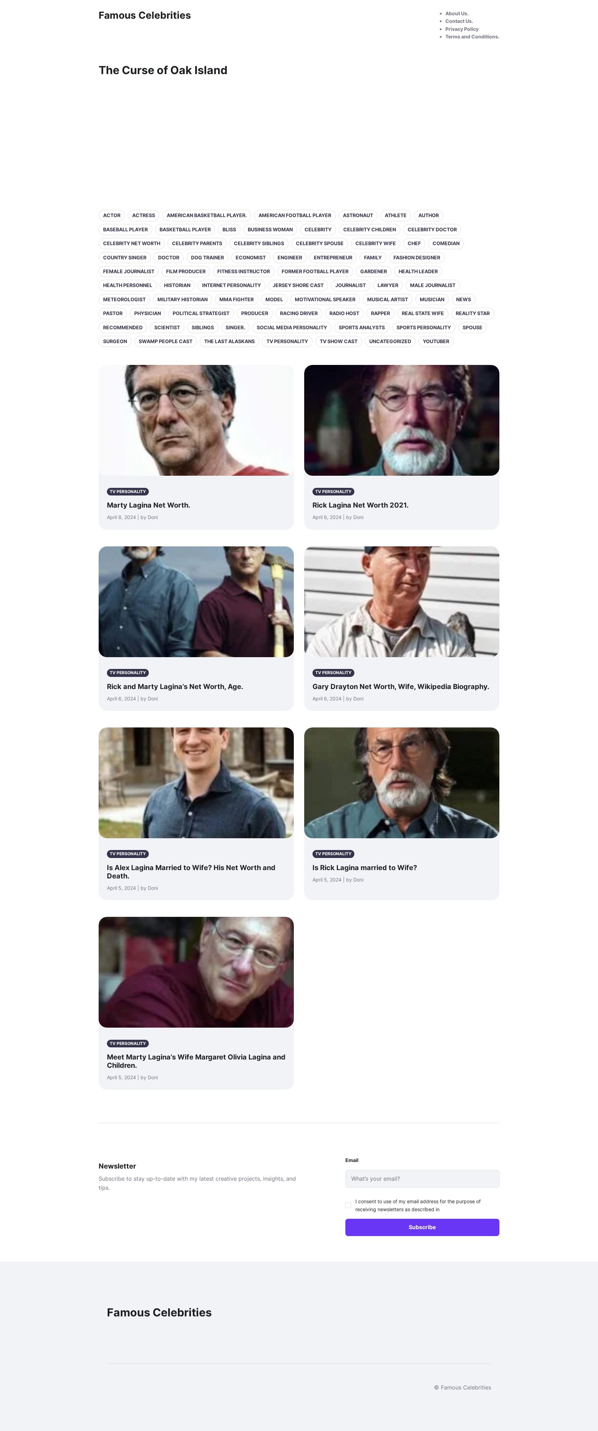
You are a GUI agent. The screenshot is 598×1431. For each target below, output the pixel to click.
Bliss (229, 229)
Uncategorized (390, 341)
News (463, 299)
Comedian (446, 243)
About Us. (457, 13)
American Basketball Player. (207, 215)
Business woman (270, 229)
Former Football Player (315, 271)
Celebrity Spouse (320, 243)
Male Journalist (432, 285)
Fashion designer (416, 257)
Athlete (396, 215)
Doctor (168, 257)
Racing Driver (299, 313)
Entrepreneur (333, 257)
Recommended (123, 327)
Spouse (472, 327)
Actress (143, 215)
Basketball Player (185, 229)
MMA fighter (236, 299)
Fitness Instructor (243, 271)
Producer (254, 313)
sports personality (424, 327)
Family (373, 257)
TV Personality (287, 341)
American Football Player (295, 215)
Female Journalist (128, 271)
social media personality (292, 327)
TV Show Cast (338, 341)
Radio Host (344, 313)
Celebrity (318, 229)
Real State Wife (423, 313)
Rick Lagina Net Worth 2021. (360, 505)
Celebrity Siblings (259, 243)
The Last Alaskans (229, 341)
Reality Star (473, 313)
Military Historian (182, 299)
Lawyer (388, 285)
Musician (432, 299)
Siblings (203, 327)
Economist (251, 257)
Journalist (350, 285)
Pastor (113, 313)
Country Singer (124, 257)
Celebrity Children (369, 229)
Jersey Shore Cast (298, 285)
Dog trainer (207, 257)
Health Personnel (127, 285)
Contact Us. (459, 21)
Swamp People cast (165, 341)
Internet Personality (231, 285)
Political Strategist (201, 313)
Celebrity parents (197, 243)
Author (428, 215)
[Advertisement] (299, 141)
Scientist (167, 327)
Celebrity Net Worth (131, 243)
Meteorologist (124, 299)
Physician (147, 313)
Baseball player (125, 229)
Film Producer (186, 271)
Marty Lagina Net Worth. (148, 505)
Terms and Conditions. (472, 36)
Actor (111, 215)
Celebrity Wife (375, 243)
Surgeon (115, 341)
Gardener (373, 271)
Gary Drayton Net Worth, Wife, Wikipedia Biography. (400, 686)
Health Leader (418, 271)
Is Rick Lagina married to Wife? (364, 868)
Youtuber (436, 341)
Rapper (380, 313)
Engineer (290, 257)
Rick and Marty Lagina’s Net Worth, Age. (175, 686)
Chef (414, 243)
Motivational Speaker (325, 299)
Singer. (235, 327)
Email (352, 1160)
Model (274, 299)
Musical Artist (387, 299)
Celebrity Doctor (432, 229)
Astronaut (358, 215)
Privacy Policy (462, 29)
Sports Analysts (362, 327)
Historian (177, 285)
